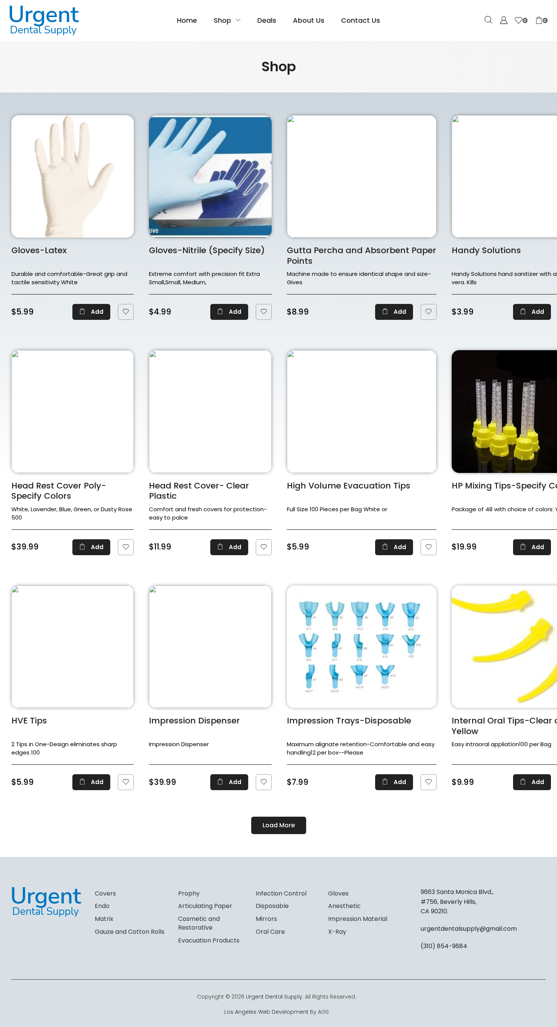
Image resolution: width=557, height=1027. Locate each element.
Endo (102, 906)
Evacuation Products (208, 940)
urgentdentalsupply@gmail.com (469, 928)
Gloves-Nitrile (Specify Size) (207, 250)
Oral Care (270, 931)
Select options (229, 312)
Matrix (104, 918)
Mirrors (266, 918)
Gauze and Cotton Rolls (129, 931)
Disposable (272, 906)
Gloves (338, 893)
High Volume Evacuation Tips (348, 486)
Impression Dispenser (194, 720)
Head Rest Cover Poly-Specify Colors (58, 491)
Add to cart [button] (91, 312)
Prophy (189, 893)
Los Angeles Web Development (266, 1012)
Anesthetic (344, 906)
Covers (105, 893)
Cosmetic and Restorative (199, 923)
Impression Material (357, 918)
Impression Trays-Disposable (349, 720)
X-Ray (337, 931)
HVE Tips (29, 720)
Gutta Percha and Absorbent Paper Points (361, 255)
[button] (488, 20)
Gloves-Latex (39, 250)
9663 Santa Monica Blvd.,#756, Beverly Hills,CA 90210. (457, 902)
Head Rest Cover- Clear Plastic (199, 491)
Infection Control (281, 893)
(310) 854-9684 (444, 946)
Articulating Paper (205, 906)
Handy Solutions (486, 250)
